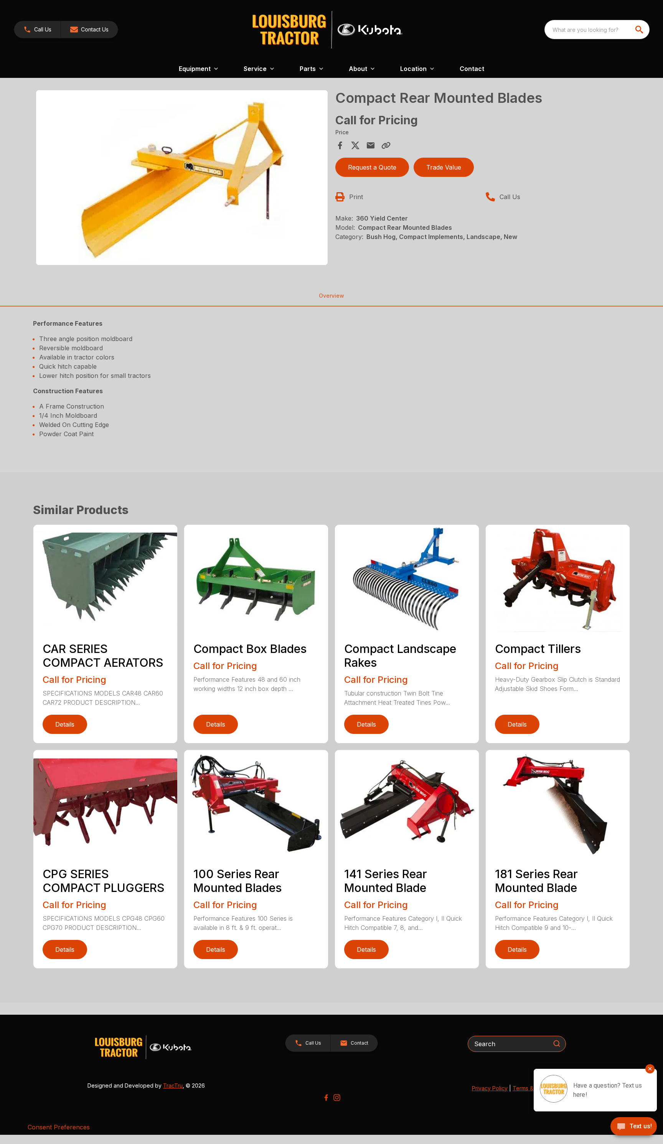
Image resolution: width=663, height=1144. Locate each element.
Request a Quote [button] (372, 167)
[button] (37, 29)
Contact (472, 69)
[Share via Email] (370, 145)
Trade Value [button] (443, 167)
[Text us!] (633, 1127)
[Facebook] (326, 1097)
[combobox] (597, 29)
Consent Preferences (59, 1127)
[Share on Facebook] (340, 145)
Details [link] (64, 724)
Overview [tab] (331, 295)
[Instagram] (337, 1097)
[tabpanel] (182, 178)
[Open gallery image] (182, 177)
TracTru (173, 1085)
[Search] (557, 1043)
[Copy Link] (386, 145)
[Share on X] (355, 145)
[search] (640, 29)
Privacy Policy (490, 1088)
